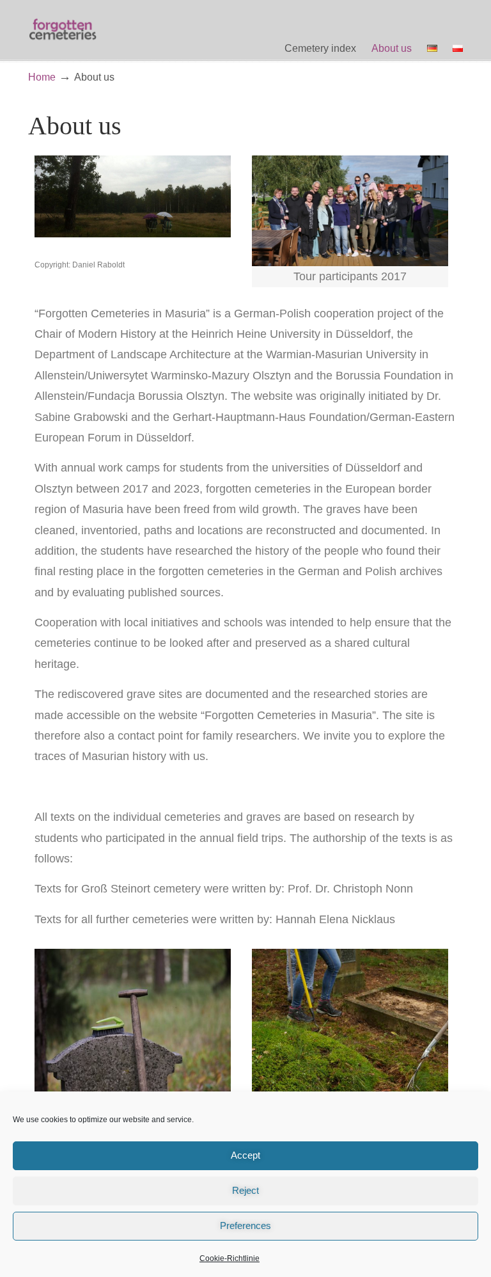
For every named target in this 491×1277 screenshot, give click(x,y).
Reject (245, 1190)
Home (42, 77)
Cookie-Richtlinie (229, 1258)
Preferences (245, 1225)
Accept (245, 1155)
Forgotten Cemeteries (63, 29)
